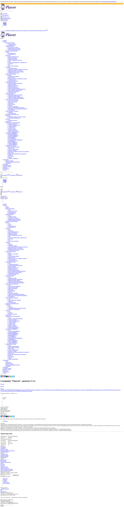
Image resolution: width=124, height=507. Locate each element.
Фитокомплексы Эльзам (13, 91)
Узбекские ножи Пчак (13, 80)
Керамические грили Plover (14, 48)
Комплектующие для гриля (14, 49)
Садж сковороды (12, 79)
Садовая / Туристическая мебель (13, 122)
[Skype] (12, 376)
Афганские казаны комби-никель (15, 97)
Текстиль (8, 119)
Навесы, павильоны (12, 101)
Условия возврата (4, 456)
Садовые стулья (11, 128)
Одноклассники (6, 483)
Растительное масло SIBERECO (15, 139)
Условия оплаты (4, 454)
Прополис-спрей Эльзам (13, 87)
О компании (6, 159)
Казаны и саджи (4, 466)
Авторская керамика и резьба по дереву (17, 116)
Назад (7, 206)
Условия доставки (4, 455)
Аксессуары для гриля (13, 47)
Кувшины (10, 155)
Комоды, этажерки (12, 129)
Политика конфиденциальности (13, 161)
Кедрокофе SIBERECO (13, 135)
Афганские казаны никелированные (16, 98)
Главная (5, 40)
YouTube (5, 480)
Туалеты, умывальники (13, 149)
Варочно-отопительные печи (12, 114)
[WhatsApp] (10, 376)
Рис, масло (10, 63)
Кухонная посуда (12, 43)
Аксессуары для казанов (13, 76)
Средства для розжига (13, 106)
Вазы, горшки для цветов (13, 146)
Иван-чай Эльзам (12, 84)
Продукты (8, 55)
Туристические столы (13, 130)
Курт (9, 61)
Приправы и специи (12, 59)
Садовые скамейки (12, 126)
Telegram (5, 479)
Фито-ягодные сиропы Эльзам (15, 90)
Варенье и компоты (12, 57)
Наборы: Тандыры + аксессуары (15, 70)
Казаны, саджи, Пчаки (11, 74)
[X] (6, 376)
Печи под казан (11, 77)
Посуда (7, 52)
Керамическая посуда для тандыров (16, 71)
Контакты (5, 167)
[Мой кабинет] (1, 176)
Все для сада (11, 156)
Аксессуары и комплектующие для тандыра (18, 69)
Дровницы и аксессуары (13, 72)
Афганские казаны (10, 93)
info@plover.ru (4, 491)
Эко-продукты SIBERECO (12, 133)
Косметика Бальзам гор (13, 85)
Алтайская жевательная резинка (15, 83)
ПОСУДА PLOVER (10, 42)
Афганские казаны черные (14, 96)
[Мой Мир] (5, 376)
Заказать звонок (4, 198)
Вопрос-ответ (4, 461)
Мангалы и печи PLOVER (11, 50)
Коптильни (10, 102)
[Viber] (8, 376)
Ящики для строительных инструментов (17, 153)
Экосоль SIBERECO (12, 143)
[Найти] (1, 12)
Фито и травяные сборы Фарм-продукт (17, 89)
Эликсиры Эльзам (12, 92)
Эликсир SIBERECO (13, 144)
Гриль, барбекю (11, 104)
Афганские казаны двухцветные (15, 94)
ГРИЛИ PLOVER (10, 46)
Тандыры (8, 67)
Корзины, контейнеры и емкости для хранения (18, 151)
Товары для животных (13, 158)
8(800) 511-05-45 (4, 197)
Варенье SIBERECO (12, 134)
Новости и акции (9, 160)
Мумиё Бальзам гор (12, 86)
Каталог (5, 41)
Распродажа (8, 121)
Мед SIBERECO (12, 137)
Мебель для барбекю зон (13, 131)
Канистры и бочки (12, 150)
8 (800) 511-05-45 (4, 19)
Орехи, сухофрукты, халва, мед (15, 60)
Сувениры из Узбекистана (14, 117)
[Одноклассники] (3, 376)
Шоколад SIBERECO (13, 142)
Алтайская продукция (11, 82)
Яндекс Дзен (6, 482)
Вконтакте (5, 478)
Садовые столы (11, 127)
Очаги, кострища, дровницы (12, 111)
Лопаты (10, 157)
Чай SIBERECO (11, 141)
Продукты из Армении (13, 65)
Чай (9, 64)
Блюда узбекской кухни (13, 56)
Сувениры (8, 115)
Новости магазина (6, 473)
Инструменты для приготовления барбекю (17, 108)
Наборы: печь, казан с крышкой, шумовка (17, 78)
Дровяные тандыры (12, 68)
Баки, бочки (11, 152)
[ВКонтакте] (1, 376)
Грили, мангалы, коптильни (12, 99)
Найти (2, 505)
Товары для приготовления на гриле (16, 107)
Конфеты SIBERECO (13, 136)
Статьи (4, 170)
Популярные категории (6, 462)
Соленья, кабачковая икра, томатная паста (17, 62)
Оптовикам (8, 163)
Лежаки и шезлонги (12, 123)
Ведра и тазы (11, 148)
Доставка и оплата (7, 165)
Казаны (10, 75)
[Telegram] (14, 376)
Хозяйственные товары (11, 145)
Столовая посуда (12, 45)
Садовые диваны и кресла (14, 124)
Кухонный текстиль (12, 120)
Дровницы (10, 112)
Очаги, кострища (12, 113)
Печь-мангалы (11, 109)
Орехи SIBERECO (12, 138)
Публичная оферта (5, 451)
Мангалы (10, 105)
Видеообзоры (6, 168)
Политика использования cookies (109, 1)
